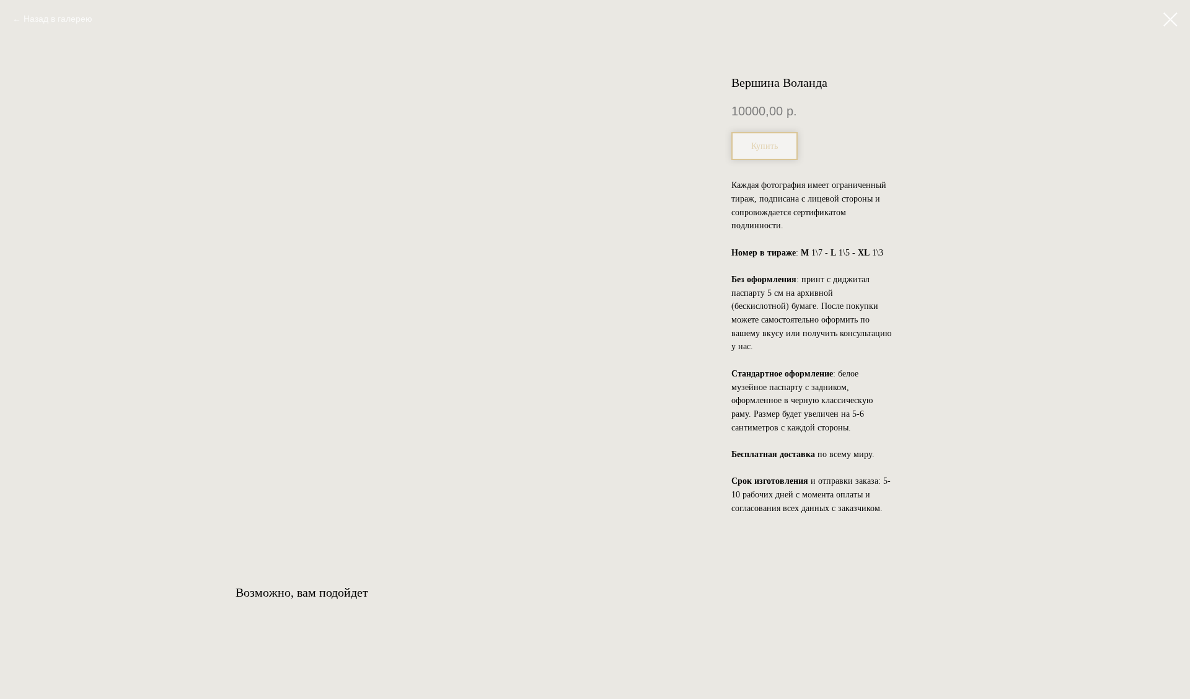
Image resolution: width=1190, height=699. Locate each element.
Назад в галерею (58, 19)
